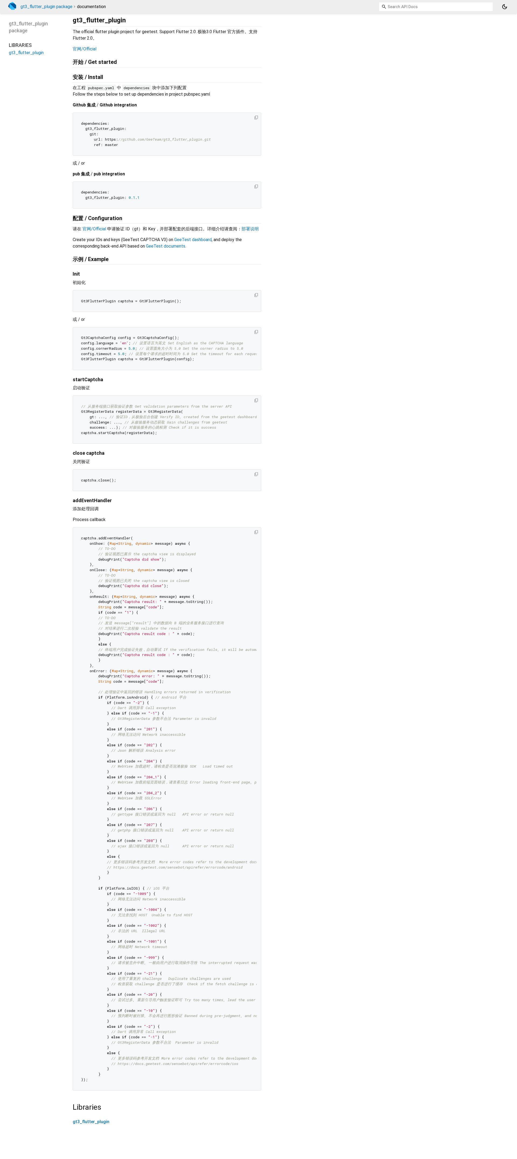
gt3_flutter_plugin (91, 1121)
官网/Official (84, 48)
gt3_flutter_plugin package (46, 6)
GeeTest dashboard (193, 239)
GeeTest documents (165, 246)
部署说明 (250, 228)
